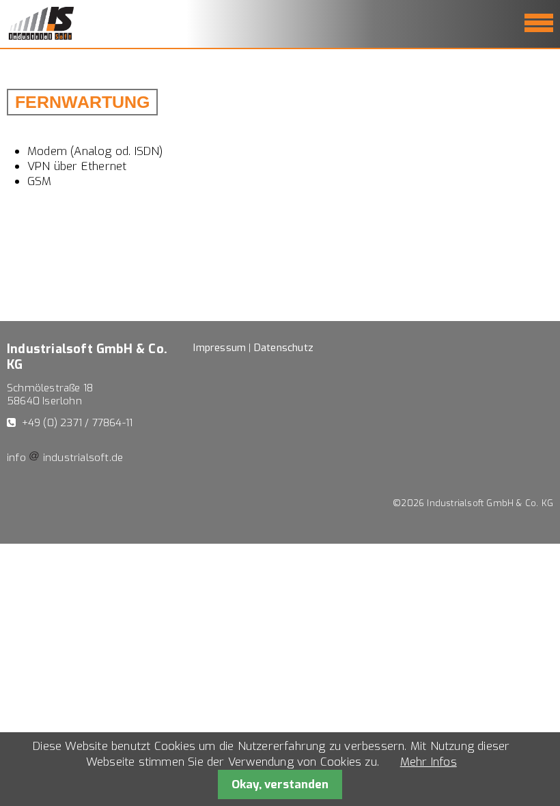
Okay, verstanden (280, 784)
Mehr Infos (428, 762)
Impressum (219, 348)
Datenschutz (283, 348)
